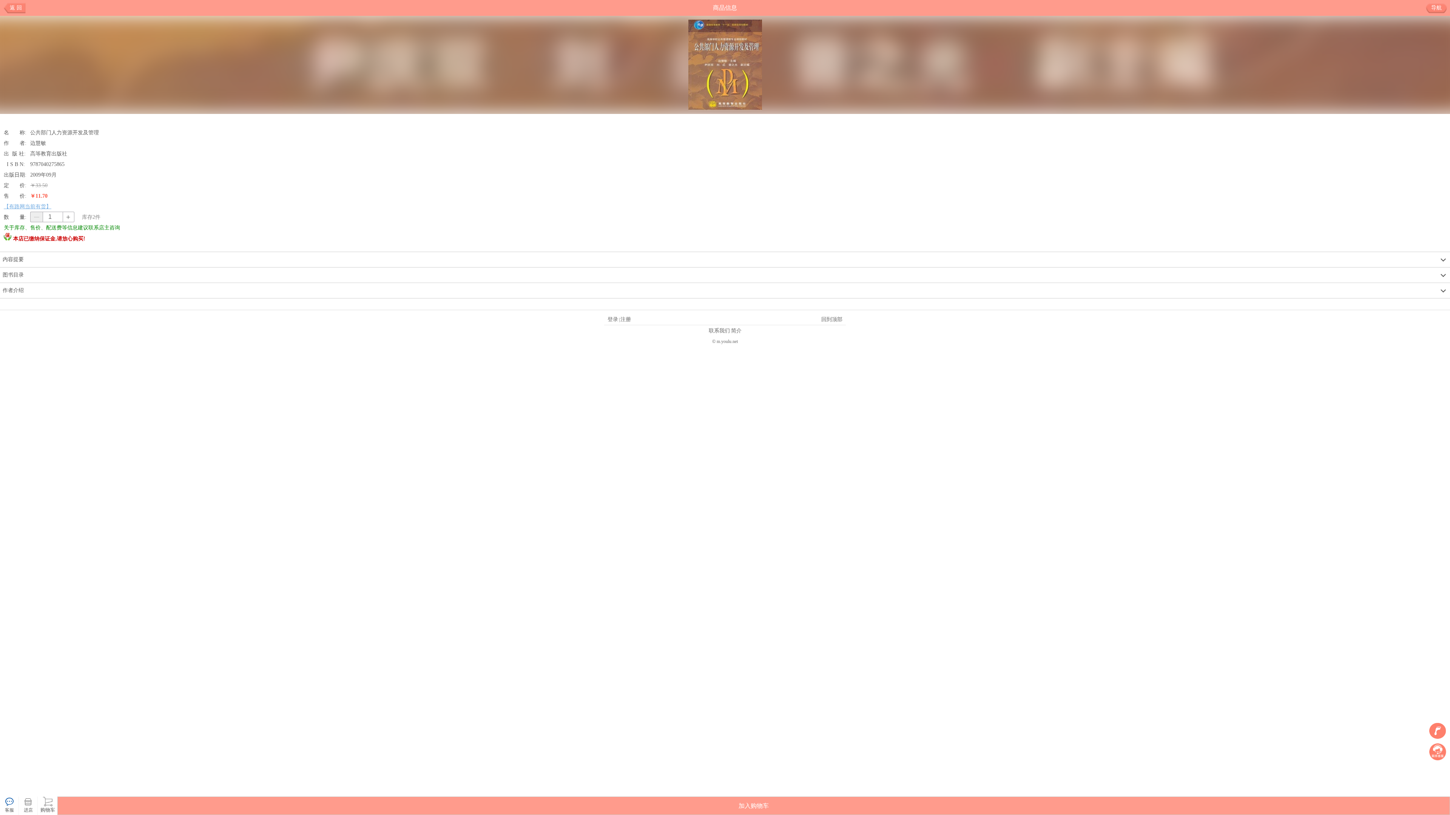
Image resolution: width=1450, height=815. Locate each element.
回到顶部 (831, 319)
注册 (625, 319)
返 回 (16, 8)
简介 (736, 331)
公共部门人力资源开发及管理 (64, 132)
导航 (1436, 8)
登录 (613, 319)
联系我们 (719, 331)
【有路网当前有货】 (27, 206)
